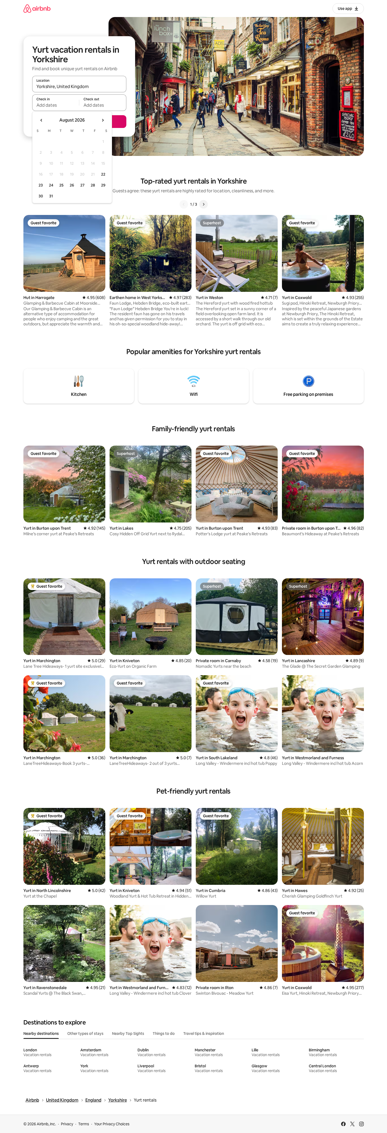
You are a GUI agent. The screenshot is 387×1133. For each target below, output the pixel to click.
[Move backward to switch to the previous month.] (41, 120)
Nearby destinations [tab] (41, 1033)
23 (41, 185)
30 (41, 196)
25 (61, 185)
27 (82, 185)
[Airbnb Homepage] (37, 8)
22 (103, 174)
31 (51, 196)
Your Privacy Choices (112, 1124)
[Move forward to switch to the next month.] (102, 120)
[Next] (203, 204)
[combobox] (79, 86)
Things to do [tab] (164, 1033)
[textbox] (55, 105)
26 (72, 185)
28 (93, 185)
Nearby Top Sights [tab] (128, 1033)
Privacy (67, 1124)
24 (51, 185)
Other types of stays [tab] (85, 1033)
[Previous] (184, 204)
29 (103, 185)
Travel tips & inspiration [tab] (203, 1033)
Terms (83, 1124)
